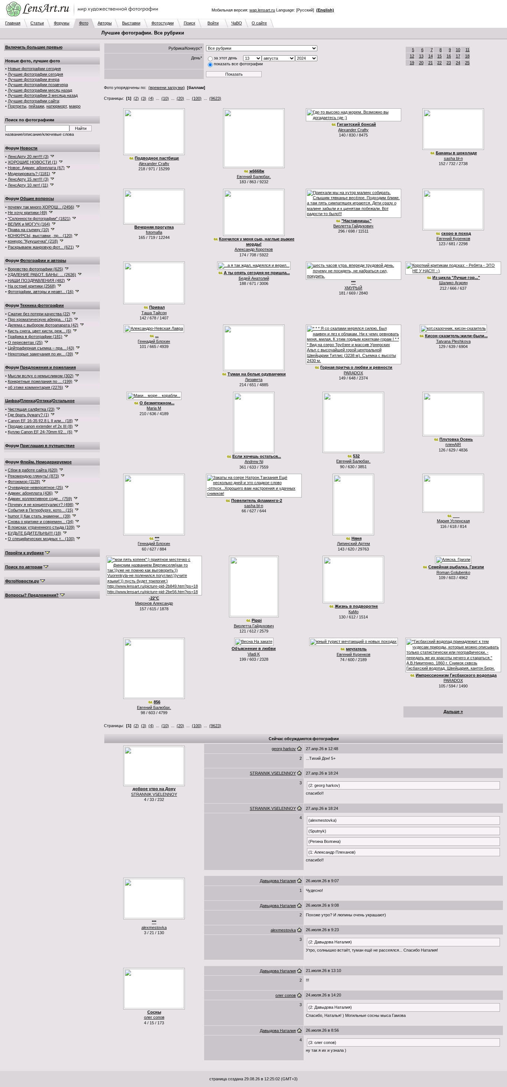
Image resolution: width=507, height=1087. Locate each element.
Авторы (105, 23)
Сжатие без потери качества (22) (39, 314)
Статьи (37, 23)
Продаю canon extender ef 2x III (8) (40, 426)
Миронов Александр (154, 603)
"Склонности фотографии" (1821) (39, 218)
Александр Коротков (254, 249)
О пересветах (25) (25, 342)
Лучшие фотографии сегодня (35, 74)
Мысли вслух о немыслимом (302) (40, 376)
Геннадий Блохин (154, 341)
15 (439, 56)
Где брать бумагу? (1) (28, 415)
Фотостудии (162, 23)
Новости (28, 148)
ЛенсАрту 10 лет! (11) (28, 185)
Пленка (27, 400)
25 (467, 62)
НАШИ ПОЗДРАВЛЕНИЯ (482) (36, 280)
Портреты (17, 106)
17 (458, 56)
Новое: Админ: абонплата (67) (36, 167)
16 (449, 56)
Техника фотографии (42, 305)
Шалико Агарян (453, 282)
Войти (213, 23)
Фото (83, 23)
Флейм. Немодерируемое (46, 462)
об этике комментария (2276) (35, 387)
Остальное (63, 400)
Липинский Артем (353, 543)
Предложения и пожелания (48, 367)
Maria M (154, 408)
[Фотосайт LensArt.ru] (83, 17)
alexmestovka (154, 927)
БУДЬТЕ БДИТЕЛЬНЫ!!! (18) (34, 533)
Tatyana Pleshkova (453, 341)
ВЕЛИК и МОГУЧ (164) (29, 224)
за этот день (225, 58)
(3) (143, 98)
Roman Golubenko (453, 572)
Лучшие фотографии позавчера (38, 84)
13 (421, 56)
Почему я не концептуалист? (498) (40, 504)
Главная (12, 23)
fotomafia (154, 232)
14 (430, 56)
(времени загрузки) (166, 87)
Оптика (43, 400)
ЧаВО (236, 23)
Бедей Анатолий (254, 278)
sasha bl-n (453, 158)
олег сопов (154, 1017)
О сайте (259, 23)
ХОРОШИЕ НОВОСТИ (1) (32, 162)
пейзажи (36, 106)
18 (467, 56)
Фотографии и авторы (43, 260)
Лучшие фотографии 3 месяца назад (43, 95)
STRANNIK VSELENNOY (154, 794)
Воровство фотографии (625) (35, 269)
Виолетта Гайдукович (353, 226)
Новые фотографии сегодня (34, 68)
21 (430, 62)
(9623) (215, 98)
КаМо (354, 612)
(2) (136, 98)
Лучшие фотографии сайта (33, 101)
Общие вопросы (37, 198)
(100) (197, 98)
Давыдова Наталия (278, 881)
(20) (180, 98)
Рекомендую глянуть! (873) (33, 476)
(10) (165, 98)
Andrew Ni (254, 461)
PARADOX (353, 373)
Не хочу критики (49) (27, 212)
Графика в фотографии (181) (35, 336)
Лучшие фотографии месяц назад (40, 90)
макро (75, 106)
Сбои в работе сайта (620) (33, 470)
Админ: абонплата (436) (30, 493)
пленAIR (453, 444)
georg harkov (284, 748)
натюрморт (56, 106)
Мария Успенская (453, 521)
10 (458, 49)
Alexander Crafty (154, 163)
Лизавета (253, 379)
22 (439, 62)
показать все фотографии (238, 64)
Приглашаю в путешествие (47, 445)
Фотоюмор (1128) (24, 481)
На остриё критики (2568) (32, 286)
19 (412, 62)
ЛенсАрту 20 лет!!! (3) (28, 156)
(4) (151, 98)
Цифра (12, 400)
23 (449, 62)
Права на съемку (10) (28, 229)
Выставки (131, 23)
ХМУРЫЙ (353, 288)
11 (467, 49)
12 (412, 56)
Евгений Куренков (453, 238)
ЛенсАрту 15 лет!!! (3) (28, 179)
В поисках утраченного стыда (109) (41, 527)
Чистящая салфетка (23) (31, 409)
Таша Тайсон (154, 313)
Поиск (189, 23)
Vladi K (254, 654)
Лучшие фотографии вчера (33, 79)
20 (421, 62)
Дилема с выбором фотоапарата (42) (43, 325)
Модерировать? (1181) (29, 173)
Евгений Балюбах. (254, 176)
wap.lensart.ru (262, 10)
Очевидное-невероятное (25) (35, 487)
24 (458, 62)
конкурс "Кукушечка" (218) (33, 241)
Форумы (61, 23)
